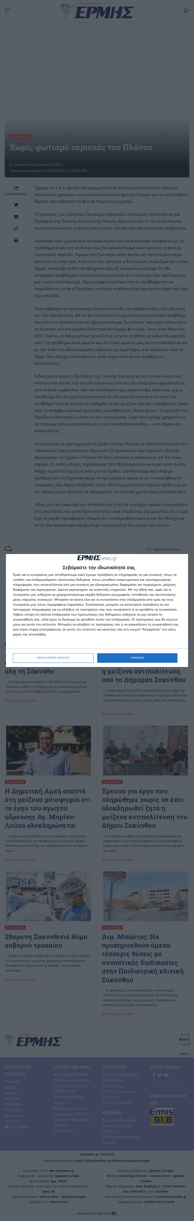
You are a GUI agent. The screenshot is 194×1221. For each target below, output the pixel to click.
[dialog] (97, 610)
